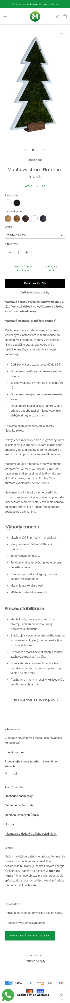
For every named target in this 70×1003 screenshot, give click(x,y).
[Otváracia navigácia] (5, 16)
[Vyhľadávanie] (58, 16)
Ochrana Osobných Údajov (22, 814)
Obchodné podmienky (19, 795)
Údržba (9, 824)
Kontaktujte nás (14, 752)
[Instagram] (15, 773)
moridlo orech (16, 218)
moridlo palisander (25, 218)
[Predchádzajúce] (25, 150)
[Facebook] (6, 773)
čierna (16, 203)
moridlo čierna (43, 218)
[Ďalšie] (44, 150)
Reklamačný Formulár (19, 805)
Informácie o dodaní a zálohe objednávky (35, 4)
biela (8, 203)
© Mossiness (35, 955)
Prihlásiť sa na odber (30, 935)
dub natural (8, 218)
